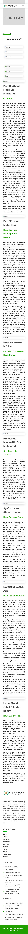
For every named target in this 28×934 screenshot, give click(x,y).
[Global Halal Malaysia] (11, 6)
